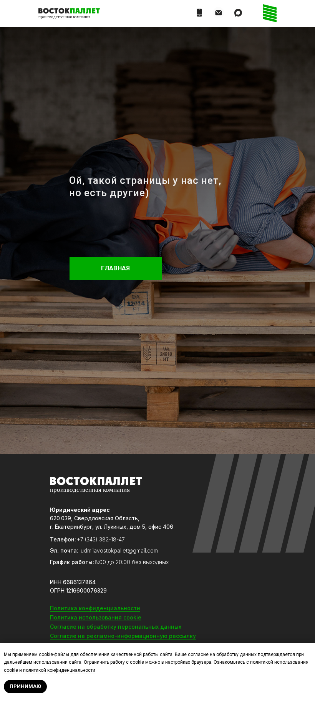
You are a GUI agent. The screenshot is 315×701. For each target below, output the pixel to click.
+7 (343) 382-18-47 (101, 539)
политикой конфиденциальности (59, 670)
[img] (218, 12)
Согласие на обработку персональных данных (115, 626)
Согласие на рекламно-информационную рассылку (123, 636)
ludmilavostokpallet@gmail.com (119, 550)
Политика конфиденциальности (95, 608)
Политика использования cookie (95, 617)
